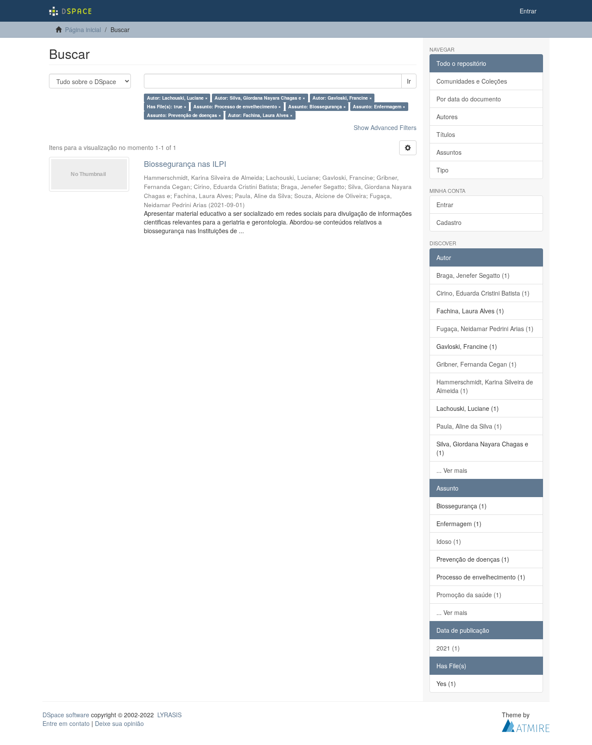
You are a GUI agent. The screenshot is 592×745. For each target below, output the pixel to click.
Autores (447, 116)
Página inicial (83, 29)
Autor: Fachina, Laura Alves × (260, 115)
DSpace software (65, 714)
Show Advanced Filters (385, 127)
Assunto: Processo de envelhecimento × (237, 106)
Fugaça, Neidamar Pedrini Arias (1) (484, 328)
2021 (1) (448, 648)
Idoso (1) (448, 541)
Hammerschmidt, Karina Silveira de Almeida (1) (484, 386)
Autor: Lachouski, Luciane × (177, 97)
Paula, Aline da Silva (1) (469, 426)
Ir (409, 81)
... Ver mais (451, 470)
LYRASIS (169, 714)
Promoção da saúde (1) (468, 594)
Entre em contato (66, 723)
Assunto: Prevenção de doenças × (184, 115)
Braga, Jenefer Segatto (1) (473, 275)
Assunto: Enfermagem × (379, 106)
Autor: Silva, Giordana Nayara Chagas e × (260, 97)
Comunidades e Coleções (471, 81)
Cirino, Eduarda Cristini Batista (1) (483, 293)
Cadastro (449, 222)
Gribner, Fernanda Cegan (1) (476, 364)
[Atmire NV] (526, 724)
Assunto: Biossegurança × (317, 106)
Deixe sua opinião (119, 723)
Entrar (444, 204)
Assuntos (449, 152)
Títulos (445, 134)
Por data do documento (468, 98)
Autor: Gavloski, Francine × (342, 97)
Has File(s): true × (166, 106)
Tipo (442, 170)
